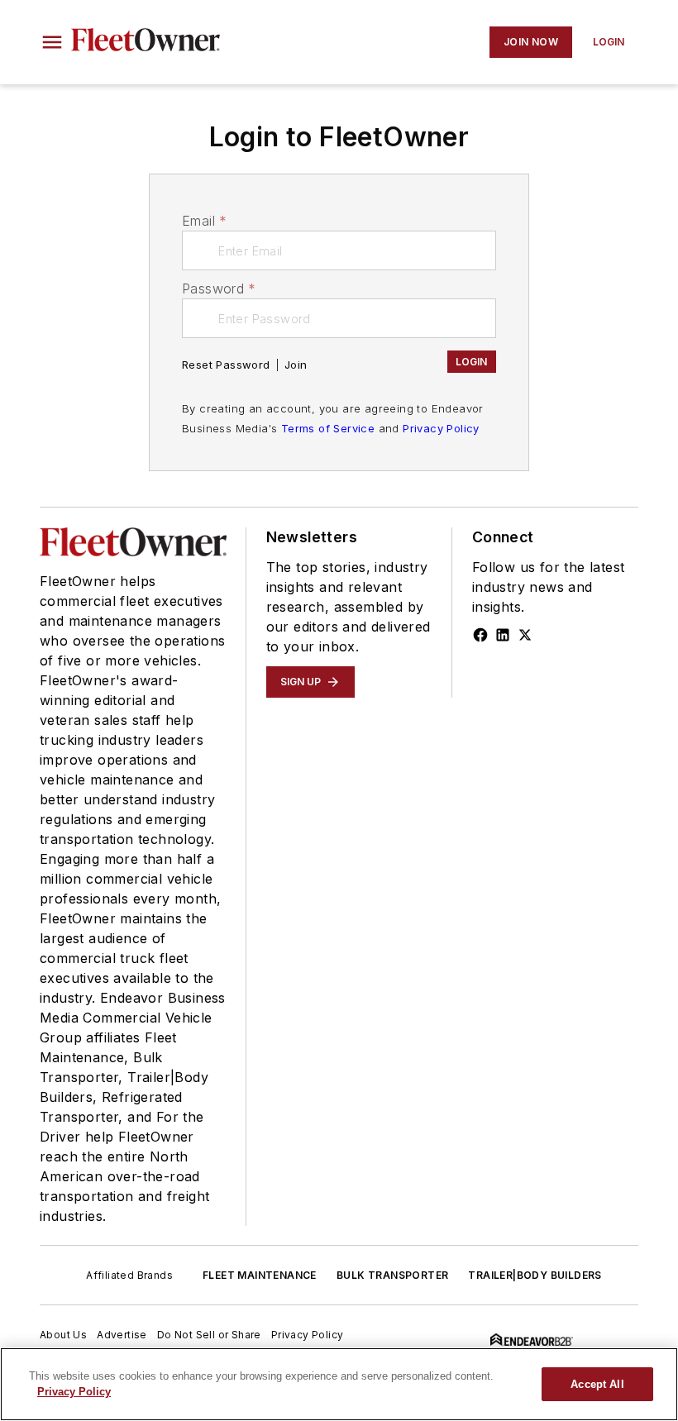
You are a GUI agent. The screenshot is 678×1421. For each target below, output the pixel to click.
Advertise (122, 1334)
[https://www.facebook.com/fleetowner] (480, 635)
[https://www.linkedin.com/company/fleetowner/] (502, 635)
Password (219, 288)
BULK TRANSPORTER (392, 1275)
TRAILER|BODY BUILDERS (534, 1275)
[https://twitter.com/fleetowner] (525, 635)
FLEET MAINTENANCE (260, 1275)
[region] (339, 1384)
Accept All (597, 1384)
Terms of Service (328, 428)
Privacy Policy (441, 428)
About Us (63, 1334)
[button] (52, 42)
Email (204, 220)
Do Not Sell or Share (209, 1334)
